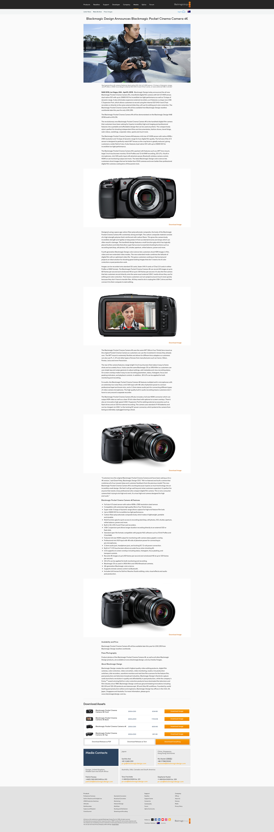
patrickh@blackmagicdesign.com (99, 781)
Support (106, 4)
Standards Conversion (120, 796)
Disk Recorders (87, 806)
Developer (116, 4)
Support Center (148, 798)
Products (86, 4)
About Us (177, 798)
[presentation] (86, 53)
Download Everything (173, 741)
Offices (177, 796)
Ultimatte (86, 803)
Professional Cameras (89, 796)
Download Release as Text (137, 741)
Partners (177, 801)
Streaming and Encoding (121, 811)
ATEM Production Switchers (91, 801)
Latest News (87, 12)
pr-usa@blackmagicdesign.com (135, 781)
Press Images (108, 12)
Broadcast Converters (120, 798)
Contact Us (147, 801)
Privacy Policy (178, 806)
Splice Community (149, 809)
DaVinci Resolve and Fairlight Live (92, 798)
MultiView (117, 806)
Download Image (175, 224)
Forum (151, 4)
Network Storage (118, 803)
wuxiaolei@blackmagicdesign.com (172, 763)
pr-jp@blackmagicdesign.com (134, 763)
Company (126, 4)
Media (135, 4)
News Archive (97, 12)
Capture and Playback (89, 809)
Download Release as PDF (101, 741)
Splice (144, 4)
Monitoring (117, 801)
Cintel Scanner (87, 811)
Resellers (96, 4)
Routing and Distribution (121, 809)
